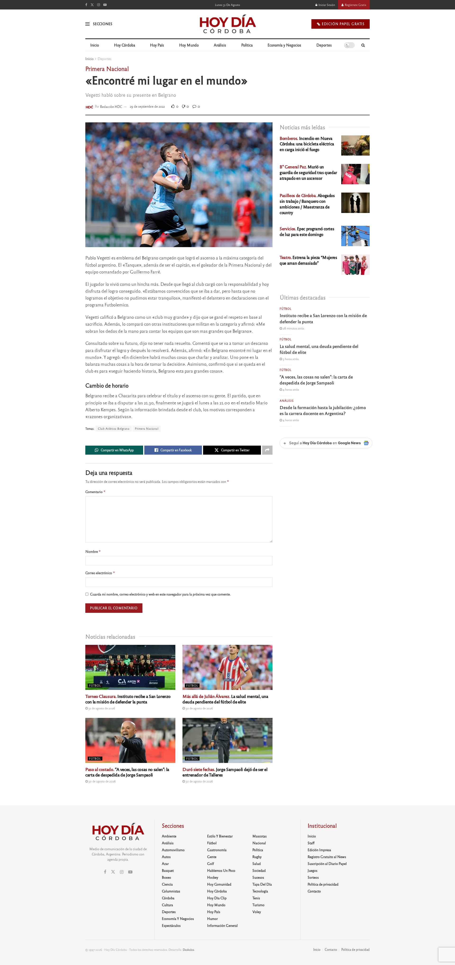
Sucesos (258, 877)
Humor (212, 918)
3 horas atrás (290, 359)
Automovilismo (173, 850)
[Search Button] (363, 45)
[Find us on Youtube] (105, 4)
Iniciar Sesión (326, 5)
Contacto (314, 891)
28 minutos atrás (293, 328)
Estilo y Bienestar (220, 836)
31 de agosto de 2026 (101, 708)
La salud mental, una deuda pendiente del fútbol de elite (225, 698)
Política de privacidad (323, 884)
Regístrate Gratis (355, 5)
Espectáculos (171, 925)
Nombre (93, 551)
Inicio (94, 45)
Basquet (168, 870)
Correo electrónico (100, 573)
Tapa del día (262, 884)
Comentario (95, 491)
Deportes (324, 45)
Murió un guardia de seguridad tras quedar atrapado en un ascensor (308, 172)
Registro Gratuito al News (327, 856)
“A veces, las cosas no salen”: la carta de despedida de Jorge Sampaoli (127, 771)
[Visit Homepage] (227, 23)
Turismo (258, 905)
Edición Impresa (319, 850)
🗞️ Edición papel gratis (340, 24)
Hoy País (157, 45)
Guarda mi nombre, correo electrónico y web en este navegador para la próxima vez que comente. (160, 594)
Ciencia (167, 884)
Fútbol (95, 685)
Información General (222, 925)
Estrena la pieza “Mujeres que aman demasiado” (308, 260)
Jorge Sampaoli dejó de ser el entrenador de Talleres (225, 771)
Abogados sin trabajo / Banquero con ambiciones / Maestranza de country (307, 204)
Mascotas (259, 836)
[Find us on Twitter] (92, 4)
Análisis (220, 45)
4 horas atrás (290, 389)
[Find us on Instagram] (98, 4)
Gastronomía (217, 850)
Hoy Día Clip (217, 898)
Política (247, 45)
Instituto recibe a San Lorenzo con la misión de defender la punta (128, 698)
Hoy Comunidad (219, 884)
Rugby (257, 856)
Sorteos (313, 877)
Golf (210, 863)
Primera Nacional (146, 428)
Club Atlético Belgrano (113, 428)
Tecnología (260, 891)
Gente (211, 856)
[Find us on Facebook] (86, 4)
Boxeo (166, 877)
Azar (165, 863)
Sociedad (259, 870)
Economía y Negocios (284, 45)
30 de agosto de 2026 (199, 708)
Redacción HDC (111, 106)
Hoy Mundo (189, 45)
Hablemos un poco (221, 870)
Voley (256, 912)
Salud (256, 863)
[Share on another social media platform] (267, 450)
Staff (311, 843)
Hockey (212, 877)
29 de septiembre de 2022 (147, 106)
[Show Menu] (87, 24)
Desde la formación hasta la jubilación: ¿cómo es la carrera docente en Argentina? (323, 410)
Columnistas (171, 891)
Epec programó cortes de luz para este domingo (307, 231)
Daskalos (188, 949)
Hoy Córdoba (124, 45)
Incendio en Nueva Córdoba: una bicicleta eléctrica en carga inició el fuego (307, 143)
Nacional (259, 843)
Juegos (312, 870)
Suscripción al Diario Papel (327, 863)
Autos (166, 856)
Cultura (167, 905)
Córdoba (168, 898)
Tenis (256, 898)
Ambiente (169, 836)
